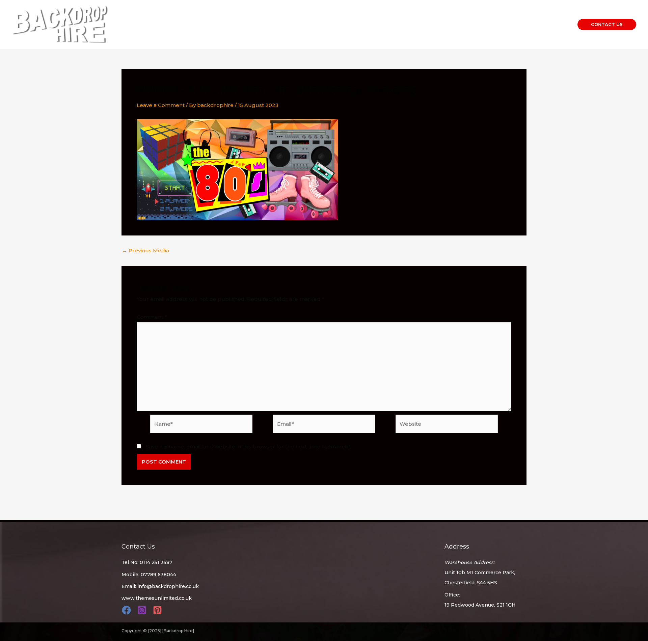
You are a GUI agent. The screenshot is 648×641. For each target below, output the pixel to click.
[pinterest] (158, 610)
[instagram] (142, 610)
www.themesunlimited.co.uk (157, 598)
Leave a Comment (161, 105)
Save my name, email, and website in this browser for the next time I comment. (248, 446)
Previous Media (145, 250)
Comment (152, 317)
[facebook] (127, 610)
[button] (606, 24)
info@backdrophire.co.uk (168, 586)
